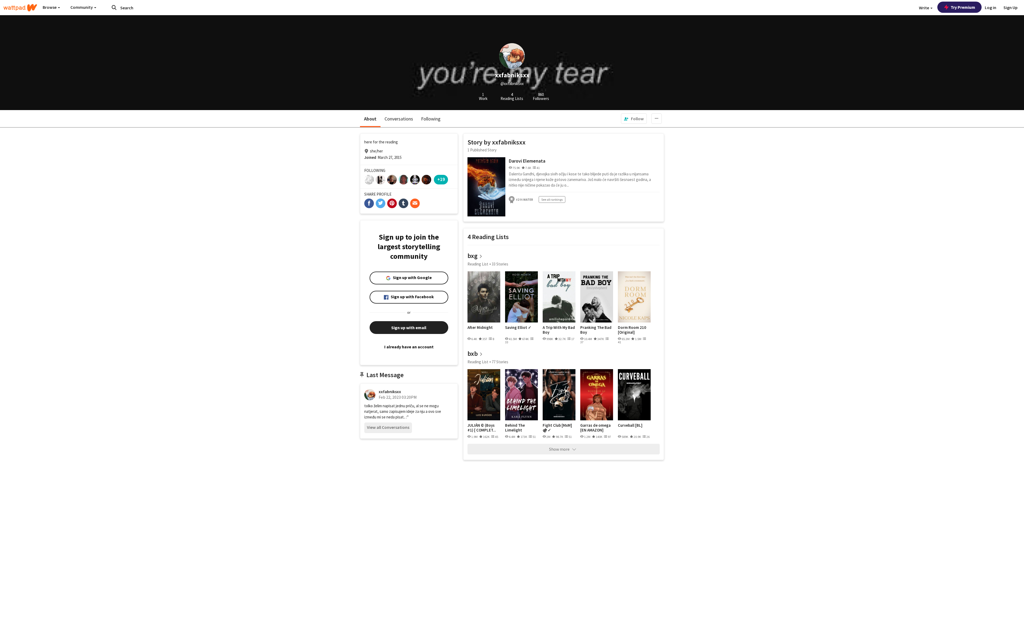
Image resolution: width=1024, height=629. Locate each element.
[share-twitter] (380, 203)
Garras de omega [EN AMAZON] (595, 427)
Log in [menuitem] (990, 7)
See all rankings (552, 199)
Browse (50, 7)
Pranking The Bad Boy (595, 329)
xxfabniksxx (390, 391)
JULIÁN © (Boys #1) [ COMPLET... (481, 427)
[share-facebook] (369, 203)
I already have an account (409, 346)
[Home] (20, 8)
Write (924, 7)
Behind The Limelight (515, 427)
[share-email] (415, 203)
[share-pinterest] (392, 203)
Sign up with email (408, 327)
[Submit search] (114, 7)
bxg (472, 256)
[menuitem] (634, 118)
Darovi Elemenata (527, 161)
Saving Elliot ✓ (518, 327)
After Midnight (480, 327)
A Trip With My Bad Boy (559, 329)
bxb (472, 353)
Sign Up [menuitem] (1010, 7)
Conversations (399, 119)
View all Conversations (388, 427)
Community (82, 7)
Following (431, 119)
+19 (441, 179)
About (370, 119)
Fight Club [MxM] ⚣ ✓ (557, 427)
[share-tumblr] (403, 203)
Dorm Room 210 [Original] (632, 329)
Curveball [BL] (630, 425)
